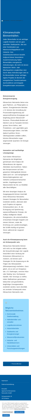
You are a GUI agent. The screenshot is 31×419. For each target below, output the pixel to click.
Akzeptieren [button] (6, 415)
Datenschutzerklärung (8, 384)
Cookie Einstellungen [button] (8, 412)
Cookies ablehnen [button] (19, 412)
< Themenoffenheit (16, 364)
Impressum (5, 380)
